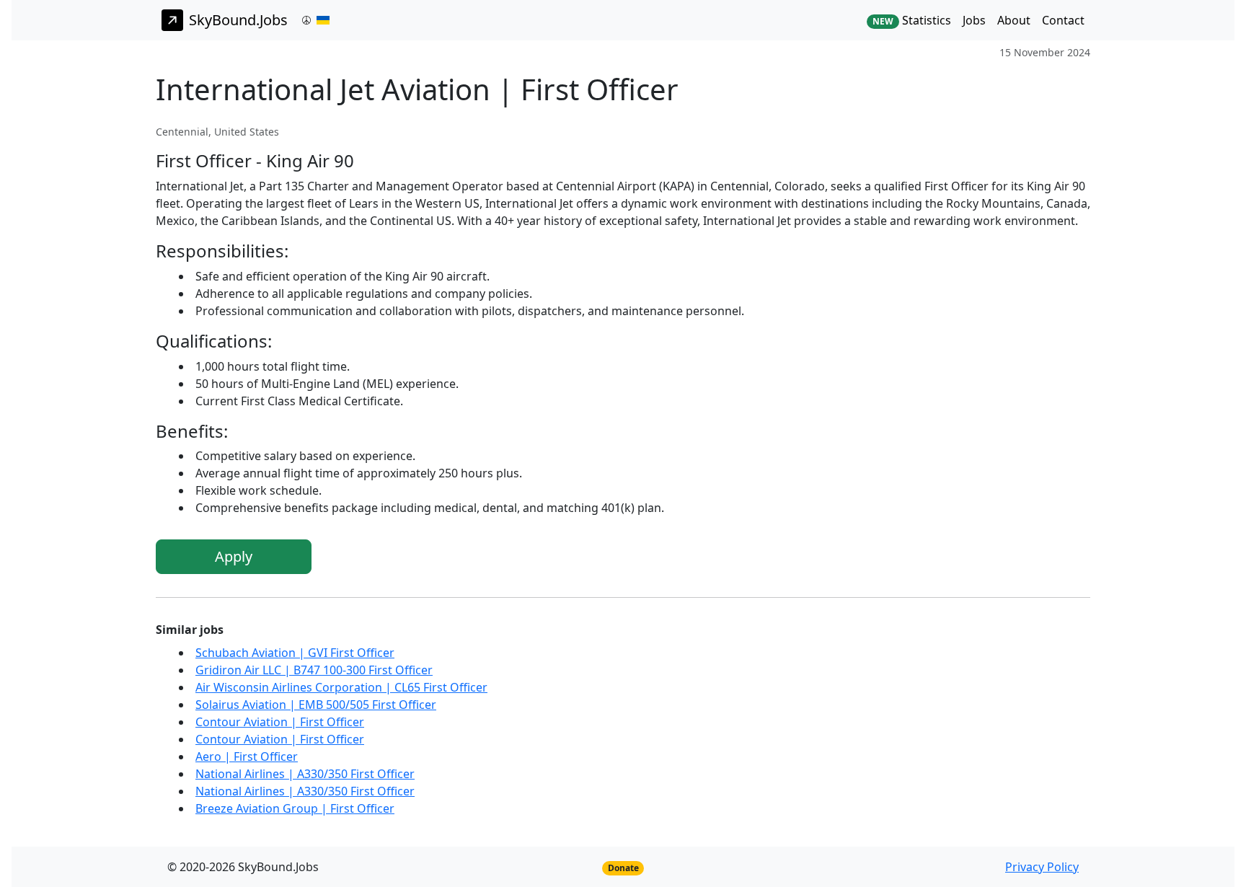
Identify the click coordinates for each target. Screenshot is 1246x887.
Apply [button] (233, 556)
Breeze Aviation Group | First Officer (294, 808)
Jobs (974, 20)
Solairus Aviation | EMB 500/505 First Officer (315, 704)
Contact (1063, 20)
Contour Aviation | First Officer (279, 722)
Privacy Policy (1042, 867)
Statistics (911, 20)
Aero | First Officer (246, 756)
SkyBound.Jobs (238, 20)
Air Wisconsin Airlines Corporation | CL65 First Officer (341, 687)
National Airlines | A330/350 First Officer (305, 774)
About (1013, 20)
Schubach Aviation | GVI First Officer (294, 653)
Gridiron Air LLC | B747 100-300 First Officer (314, 670)
